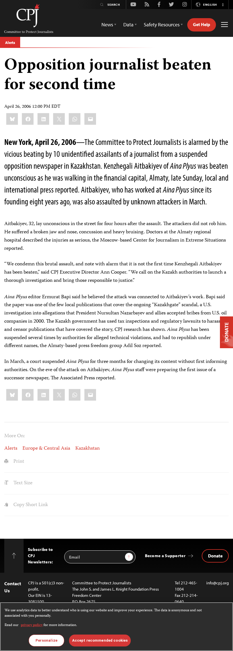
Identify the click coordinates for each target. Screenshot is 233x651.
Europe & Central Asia (46, 448)
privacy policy (32, 625)
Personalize (46, 640)
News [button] (107, 24)
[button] (222, 4)
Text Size (22, 483)
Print (18, 461)
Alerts (10, 42)
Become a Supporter (165, 555)
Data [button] (128, 24)
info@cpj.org (217, 583)
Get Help (201, 24)
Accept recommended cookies (100, 640)
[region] (116, 626)
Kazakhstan (87, 448)
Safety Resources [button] (162, 24)
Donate (215, 556)
